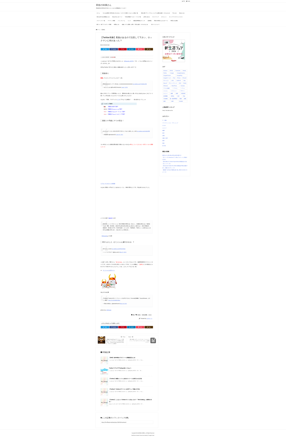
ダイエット (174, 90)
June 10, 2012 (119, 134)
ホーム (98, 29)
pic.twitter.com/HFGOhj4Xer (118, 248)
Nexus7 (165, 83)
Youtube (183, 85)
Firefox (165, 73)
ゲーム (183, 88)
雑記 (104, 29)
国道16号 (111, 218)
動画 (177, 93)
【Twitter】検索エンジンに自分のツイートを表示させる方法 (125, 378)
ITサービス (166, 80)
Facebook (177, 70)
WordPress (174, 85)
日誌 (184, 96)
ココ (118, 99)
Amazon (165, 70)
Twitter (139, 314)
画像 (181, 98)
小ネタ (149, 314)
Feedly (184, 70)
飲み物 (181, 101)
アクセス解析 (166, 88)
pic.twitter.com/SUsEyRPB (143, 131)
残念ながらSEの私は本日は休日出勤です (171, 155)
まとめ (164, 125)
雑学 (163, 140)
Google (172, 73)
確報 (185, 98)
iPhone (178, 78)
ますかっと (149, 318)
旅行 (178, 96)
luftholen (108, 310)
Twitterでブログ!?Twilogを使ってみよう (120, 368)
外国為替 (183, 93)
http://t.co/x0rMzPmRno (114, 300)
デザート (182, 90)
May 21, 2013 (123, 252)
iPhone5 (184, 78)
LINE (172, 80)
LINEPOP (178, 80)
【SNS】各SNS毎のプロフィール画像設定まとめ (122, 357)
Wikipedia (104, 236)
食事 (172, 101)
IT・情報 (164, 120)
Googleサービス (167, 78)
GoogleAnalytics (181, 73)
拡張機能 (165, 96)
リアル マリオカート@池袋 (108, 183)
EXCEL (171, 70)
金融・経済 (165, 138)
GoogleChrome (167, 75)
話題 (164, 101)
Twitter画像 (144, 314)
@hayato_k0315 (128, 61)
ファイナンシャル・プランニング (170, 122)
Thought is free (151, 435)
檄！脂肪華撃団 (173, 98)
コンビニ (165, 90)
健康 (172, 93)
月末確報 (165, 98)
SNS (180, 83)
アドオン (175, 88)
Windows (165, 85)
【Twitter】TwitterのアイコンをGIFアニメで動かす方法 (124, 389)
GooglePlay (179, 75)
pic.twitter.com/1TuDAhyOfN (140, 84)
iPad (174, 78)
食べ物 (164, 145)
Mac (185, 80)
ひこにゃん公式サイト (109, 270)
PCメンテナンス (173, 83)
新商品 (172, 96)
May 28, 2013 (123, 303)
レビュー (165, 93)
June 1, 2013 (124, 87)
